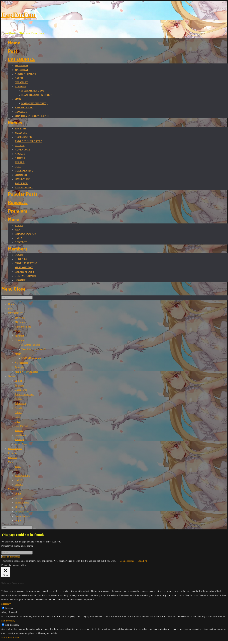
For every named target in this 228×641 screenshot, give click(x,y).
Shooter (19, 430)
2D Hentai (20, 317)
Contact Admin (22, 516)
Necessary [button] (6, 604)
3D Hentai (20, 322)
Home (11, 304)
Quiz (17, 421)
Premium (12, 457)
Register (19, 498)
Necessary (10, 608)
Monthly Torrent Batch (26, 371)
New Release (21, 362)
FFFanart (19, 335)
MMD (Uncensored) (31, 358)
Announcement (23, 326)
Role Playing (21, 426)
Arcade (18, 408)
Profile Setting (22, 502)
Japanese (19, 385)
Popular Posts (15, 448)
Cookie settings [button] (127, 561)
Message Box (22, 507)
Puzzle (18, 417)
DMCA (18, 480)
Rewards (19, 367)
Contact (19, 484)
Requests (12, 453)
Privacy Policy (22, 475)
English (19, 380)
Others (18, 412)
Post (10, 308)
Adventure (20, 403)
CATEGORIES (15, 313)
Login (18, 493)
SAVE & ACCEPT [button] (10, 637)
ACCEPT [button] (142, 561)
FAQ (17, 471)
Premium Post (22, 511)
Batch (18, 331)
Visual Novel (21, 444)
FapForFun (18, 14)
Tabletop (19, 439)
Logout (18, 520)
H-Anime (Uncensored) (33, 349)
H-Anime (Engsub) (31, 344)
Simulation (20, 435)
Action (18, 398)
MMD (18, 353)
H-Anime (19, 340)
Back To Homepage (11, 556)
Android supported (24, 394)
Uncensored (21, 389)
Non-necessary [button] (8, 620)
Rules (18, 466)
